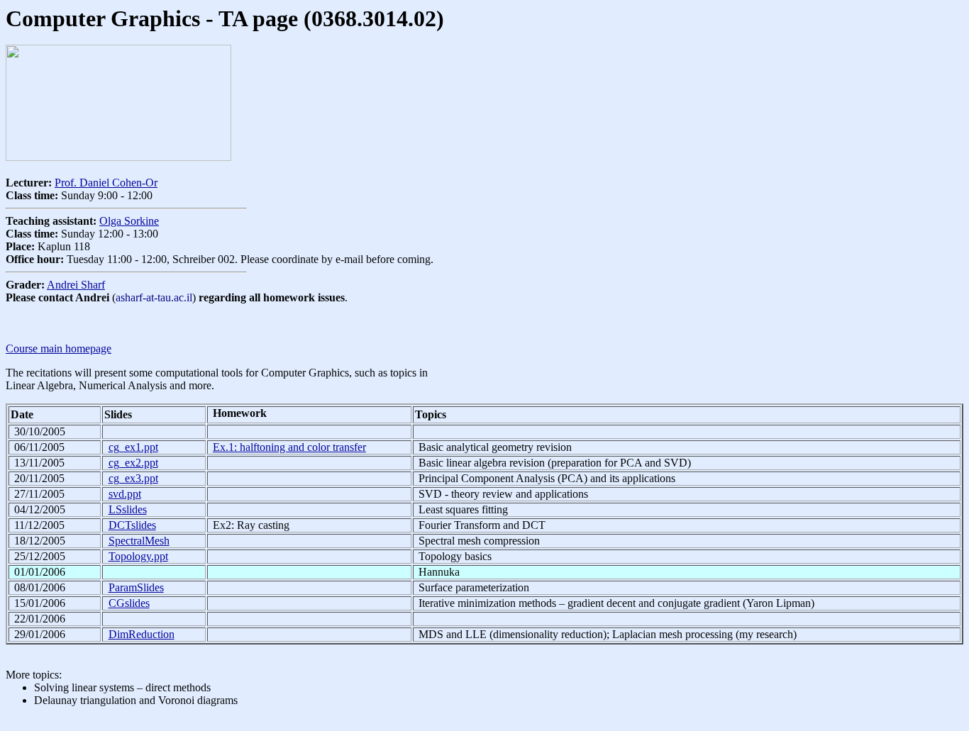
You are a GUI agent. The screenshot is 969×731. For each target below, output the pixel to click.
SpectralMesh (139, 541)
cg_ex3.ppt (133, 478)
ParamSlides (136, 587)
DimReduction (142, 634)
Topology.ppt (138, 556)
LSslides (128, 509)
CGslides (129, 603)
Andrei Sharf (76, 285)
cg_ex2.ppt (133, 463)
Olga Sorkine (129, 221)
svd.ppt (125, 494)
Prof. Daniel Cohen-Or (106, 183)
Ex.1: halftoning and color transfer (289, 447)
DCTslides (132, 525)
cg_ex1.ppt (133, 447)
